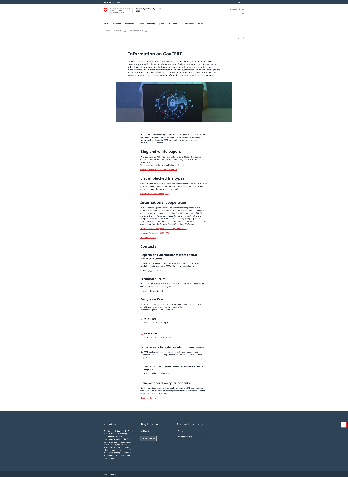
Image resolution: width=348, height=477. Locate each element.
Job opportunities (185, 437)
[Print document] (238, 37)
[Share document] (243, 37)
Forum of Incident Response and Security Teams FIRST (163, 228)
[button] (106, 23)
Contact (181, 431)
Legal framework (110, 474)
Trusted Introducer (148, 237)
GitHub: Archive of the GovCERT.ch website (158, 169)
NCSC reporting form (149, 398)
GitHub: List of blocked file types (154, 193)
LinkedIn (147, 431)
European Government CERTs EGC (154, 233)
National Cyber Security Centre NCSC (148, 10)
